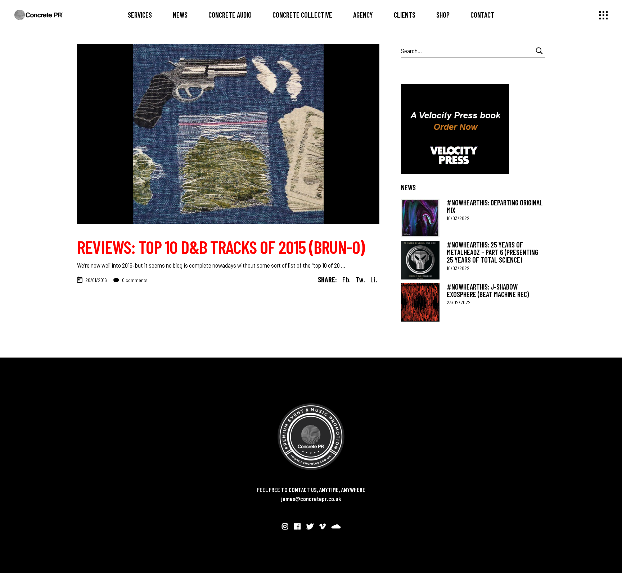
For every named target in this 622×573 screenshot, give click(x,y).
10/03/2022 (458, 218)
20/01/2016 (96, 280)
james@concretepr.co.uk (311, 498)
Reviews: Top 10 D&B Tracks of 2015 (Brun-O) (221, 247)
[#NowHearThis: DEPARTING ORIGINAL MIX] (420, 218)
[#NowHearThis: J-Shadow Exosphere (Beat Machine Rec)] (420, 302)
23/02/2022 (458, 302)
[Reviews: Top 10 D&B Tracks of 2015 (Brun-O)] (228, 134)
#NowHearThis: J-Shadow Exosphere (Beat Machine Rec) (488, 290)
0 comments (134, 280)
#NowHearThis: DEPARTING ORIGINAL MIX (495, 206)
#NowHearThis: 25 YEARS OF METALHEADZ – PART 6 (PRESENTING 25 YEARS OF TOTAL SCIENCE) (492, 252)
